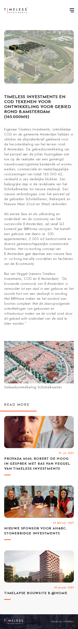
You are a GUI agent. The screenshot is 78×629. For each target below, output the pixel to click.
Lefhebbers (68, 621)
